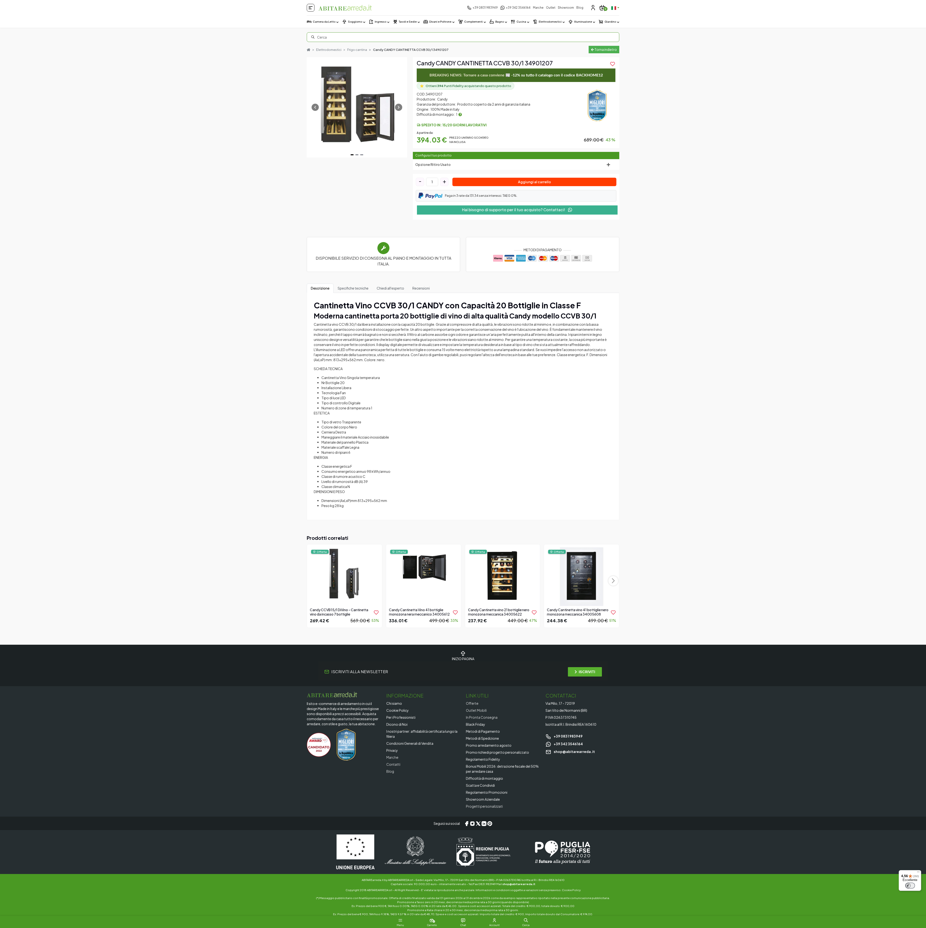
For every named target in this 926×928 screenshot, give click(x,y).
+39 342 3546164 (568, 744)
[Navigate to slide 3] (361, 154)
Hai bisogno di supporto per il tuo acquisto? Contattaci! (514, 209)
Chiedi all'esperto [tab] (390, 288)
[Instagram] (472, 823)
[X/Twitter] (478, 823)
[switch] (910, 885)
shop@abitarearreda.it (574, 751)
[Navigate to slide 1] (352, 154)
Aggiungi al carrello (534, 182)
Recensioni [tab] (421, 288)
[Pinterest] (490, 823)
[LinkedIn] (484, 823)
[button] (525, 920)
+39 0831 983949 (568, 736)
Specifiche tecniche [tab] (353, 288)
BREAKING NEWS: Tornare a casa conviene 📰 (516, 75)
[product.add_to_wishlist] (376, 612)
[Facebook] (467, 823)
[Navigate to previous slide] (315, 107)
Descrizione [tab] (320, 288)
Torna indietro (605, 49)
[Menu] (918, 873)
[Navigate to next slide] (398, 107)
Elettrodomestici (328, 50)
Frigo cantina (357, 50)
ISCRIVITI (587, 671)
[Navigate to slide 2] (356, 154)
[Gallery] (357, 107)
